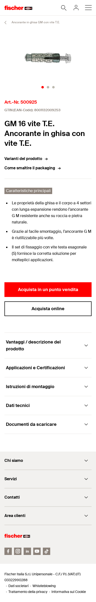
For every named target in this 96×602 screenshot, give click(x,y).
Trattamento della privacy (28, 592)
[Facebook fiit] (8, 551)
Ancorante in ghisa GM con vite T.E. (35, 22)
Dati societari (18, 586)
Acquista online (48, 309)
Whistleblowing (44, 586)
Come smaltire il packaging (29, 168)
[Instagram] (17, 551)
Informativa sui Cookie (68, 592)
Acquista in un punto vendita (48, 290)
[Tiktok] (46, 551)
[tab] (42, 87)
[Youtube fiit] (37, 551)
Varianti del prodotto (23, 158)
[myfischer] (76, 7)
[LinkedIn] (27, 551)
